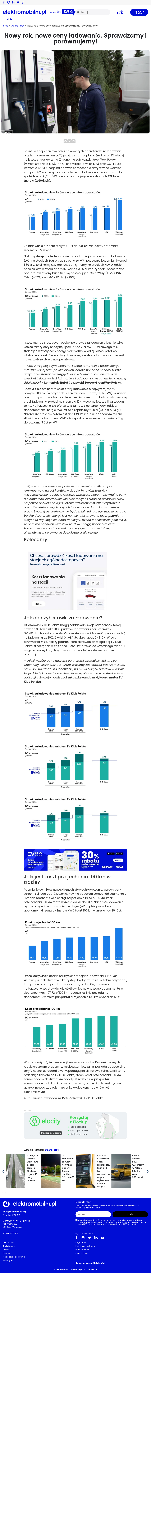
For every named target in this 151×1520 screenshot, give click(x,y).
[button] (66, 141)
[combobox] (93, 12)
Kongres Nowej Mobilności (90, 1263)
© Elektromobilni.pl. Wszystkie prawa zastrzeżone (75, 1269)
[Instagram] (83, 1238)
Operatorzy (17, 25)
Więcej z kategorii (34, 1150)
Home (4, 25)
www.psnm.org (10, 1232)
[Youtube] (102, 1238)
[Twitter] (89, 1238)
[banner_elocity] (75, 1138)
